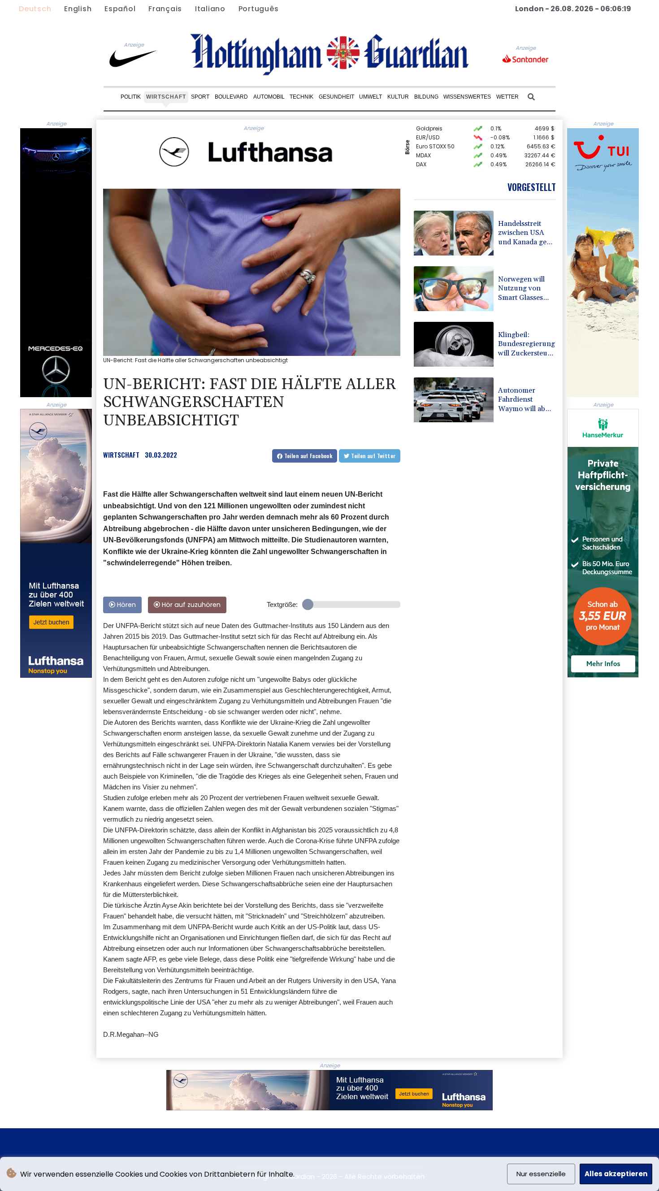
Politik (131, 97)
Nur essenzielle (541, 1173)
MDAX (423, 145)
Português (258, 9)
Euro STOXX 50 (435, 136)
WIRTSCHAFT (121, 454)
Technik (301, 97)
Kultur (398, 97)
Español (119, 9)
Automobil (269, 97)
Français (165, 9)
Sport (200, 97)
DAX (421, 154)
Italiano (210, 9)
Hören (125, 604)
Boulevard (231, 97)
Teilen (307, 455)
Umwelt (370, 97)
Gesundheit (336, 97)
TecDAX (426, 163)
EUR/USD (427, 127)
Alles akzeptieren (616, 1173)
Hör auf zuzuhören (190, 604)
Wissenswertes (467, 97)
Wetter (507, 97)
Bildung (426, 97)
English (77, 9)
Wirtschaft (166, 97)
